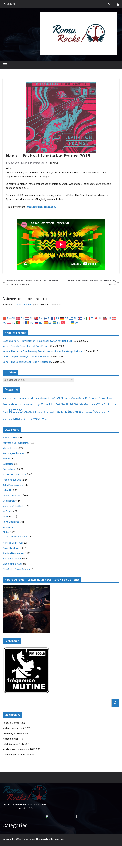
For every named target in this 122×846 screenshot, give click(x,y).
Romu (26, 163)
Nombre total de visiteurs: (16, 749)
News (5, 516)
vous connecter (24, 304)
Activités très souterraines (16, 398)
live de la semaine (69, 404)
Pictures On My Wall (44, 412)
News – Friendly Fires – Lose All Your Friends (26, 346)
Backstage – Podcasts (14, 453)
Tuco (44, 419)
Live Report (9, 500)
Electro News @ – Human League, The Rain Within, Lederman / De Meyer (32, 282)
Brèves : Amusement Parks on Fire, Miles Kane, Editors (91, 282)
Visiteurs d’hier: (11, 738)
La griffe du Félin (44, 404)
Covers (67, 398)
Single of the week (27, 419)
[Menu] (5, 64)
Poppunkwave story (16, 536)
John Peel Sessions (13, 485)
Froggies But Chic (12, 479)
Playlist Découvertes (68, 412)
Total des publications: (15, 754)
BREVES (57, 398)
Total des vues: (11, 744)
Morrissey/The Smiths (98, 404)
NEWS (16, 411)
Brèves (6, 458)
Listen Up (7, 490)
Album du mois (10, 448)
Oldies (6, 532)
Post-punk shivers (12, 558)
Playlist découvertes (13, 553)
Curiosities (78, 398)
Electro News (9, 469)
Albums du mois (40, 398)
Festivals (8, 404)
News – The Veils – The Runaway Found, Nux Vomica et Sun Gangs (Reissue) (43, 351)
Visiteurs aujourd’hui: (14, 728)
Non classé (8, 527)
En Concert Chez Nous (98, 398)
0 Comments (39, 163)
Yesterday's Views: (13, 733)
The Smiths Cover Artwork (16, 569)
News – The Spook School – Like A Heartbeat (27, 362)
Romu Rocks (28, 839)
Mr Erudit (7, 511)
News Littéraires (11, 521)
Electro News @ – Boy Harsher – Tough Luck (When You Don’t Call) (38, 340)
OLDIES (29, 412)
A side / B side (10, 437)
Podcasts (88, 412)
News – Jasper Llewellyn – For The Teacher (26, 356)
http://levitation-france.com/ (41, 206)
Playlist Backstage (12, 548)
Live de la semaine (12, 495)
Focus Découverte (24, 404)
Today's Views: (11, 723)
